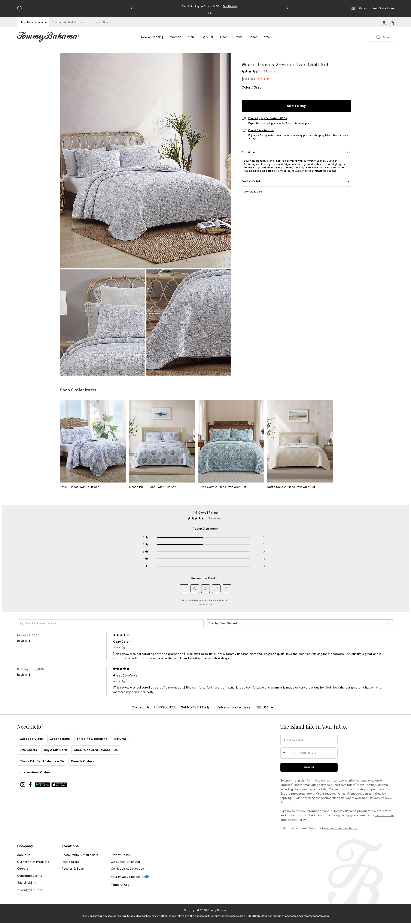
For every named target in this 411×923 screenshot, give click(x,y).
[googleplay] (43, 784)
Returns (120, 739)
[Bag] (391, 22)
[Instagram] (23, 784)
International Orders (35, 772)
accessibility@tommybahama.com (307, 916)
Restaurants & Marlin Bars (80, 855)
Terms (284, 802)
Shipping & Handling (92, 739)
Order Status (60, 739)
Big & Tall (207, 37)
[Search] (381, 37)
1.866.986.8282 (254, 916)
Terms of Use (384, 815)
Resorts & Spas (73, 868)
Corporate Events (29, 876)
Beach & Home (259, 37)
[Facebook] (31, 784)
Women (175, 37)
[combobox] (288, 753)
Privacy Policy (379, 798)
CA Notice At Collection (127, 868)
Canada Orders (82, 761)
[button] (208, 13)
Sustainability (26, 882)
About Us (23, 855)
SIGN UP (309, 767)
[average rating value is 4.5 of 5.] (251, 71)
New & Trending (152, 37)
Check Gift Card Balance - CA (41, 761)
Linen (224, 37)
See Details (230, 6)
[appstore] (59, 784)
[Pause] (19, 8)
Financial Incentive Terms (339, 828)
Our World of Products (33, 862)
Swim (238, 37)
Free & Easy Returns (261, 130)
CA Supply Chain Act (125, 862)
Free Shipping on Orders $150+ (267, 118)
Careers (22, 868)
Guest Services (31, 739)
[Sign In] (384, 22)
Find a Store (70, 862)
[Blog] (30, 890)
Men (191, 37)
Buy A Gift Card (55, 750)
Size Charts (28, 750)
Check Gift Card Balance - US (96, 750)
